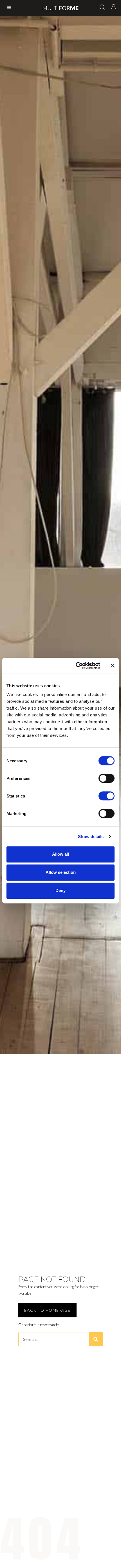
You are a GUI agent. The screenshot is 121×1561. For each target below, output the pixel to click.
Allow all (60, 854)
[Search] (96, 1339)
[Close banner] (113, 666)
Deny (60, 890)
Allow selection (61, 872)
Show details (91, 836)
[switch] (106, 778)
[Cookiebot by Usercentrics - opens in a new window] (76, 665)
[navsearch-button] (102, 7)
